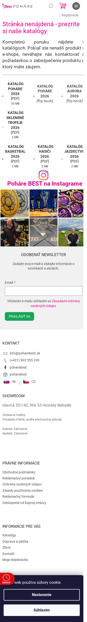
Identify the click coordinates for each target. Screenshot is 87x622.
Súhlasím (42, 610)
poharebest (18, 367)
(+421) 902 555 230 (24, 360)
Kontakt (8, 554)
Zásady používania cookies (22, 490)
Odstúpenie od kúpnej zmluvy (24, 503)
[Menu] (76, 6)
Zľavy (6, 547)
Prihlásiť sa (19, 316)
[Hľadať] (51, 6)
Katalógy (9, 535)
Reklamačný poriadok (18, 478)
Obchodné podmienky (18, 472)
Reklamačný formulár (18, 496)
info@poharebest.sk (25, 353)
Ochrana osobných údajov (22, 484)
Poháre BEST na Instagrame (44, 184)
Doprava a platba (15, 541)
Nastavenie (41, 594)
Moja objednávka (15, 560)
